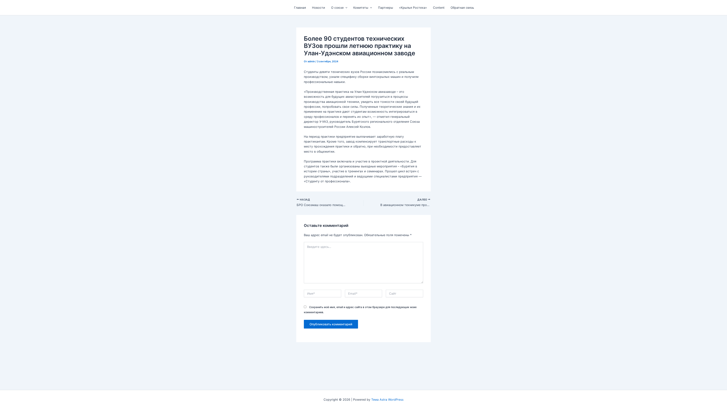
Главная (300, 7)
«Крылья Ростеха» (413, 7)
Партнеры (385, 7)
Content (439, 7)
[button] (345, 7)
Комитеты (360, 7)
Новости (318, 7)
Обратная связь (462, 7)
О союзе (337, 7)
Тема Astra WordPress (387, 399)
